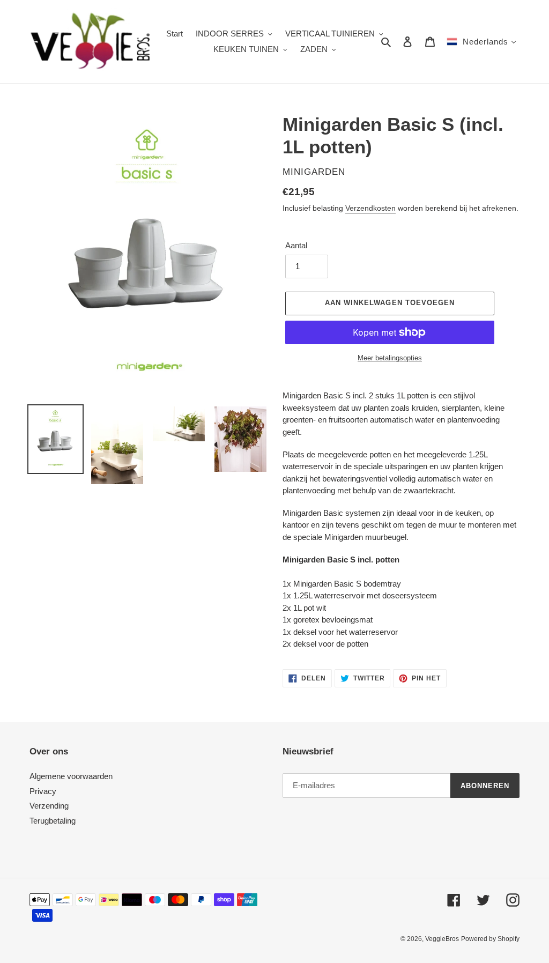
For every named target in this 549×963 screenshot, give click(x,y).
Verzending (49, 805)
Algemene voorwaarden (71, 776)
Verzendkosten (370, 208)
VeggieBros (442, 939)
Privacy (42, 791)
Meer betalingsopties (390, 358)
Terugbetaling (52, 820)
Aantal (296, 245)
